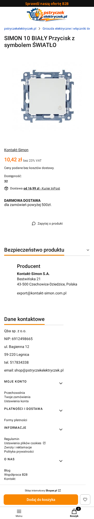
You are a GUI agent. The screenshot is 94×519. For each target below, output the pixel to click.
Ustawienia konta (16, 401)
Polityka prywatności (19, 451)
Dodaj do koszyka (41, 499)
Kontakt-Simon (16, 150)
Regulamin (11, 439)
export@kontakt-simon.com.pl (41, 293)
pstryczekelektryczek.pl (20, 28)
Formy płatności (15, 420)
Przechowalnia (14, 393)
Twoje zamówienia (17, 397)
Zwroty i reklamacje (18, 447)
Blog (7, 470)
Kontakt (9, 479)
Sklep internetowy (41, 490)
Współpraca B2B (15, 474)
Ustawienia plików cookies (23, 443)
